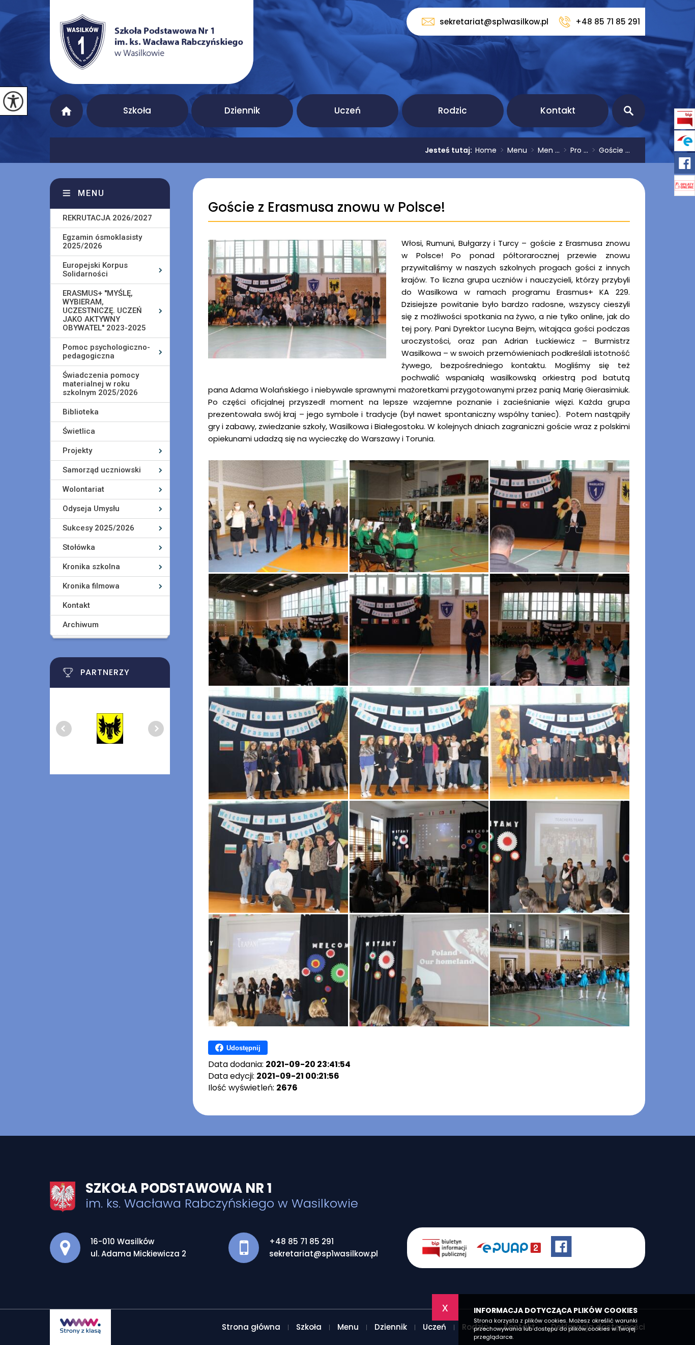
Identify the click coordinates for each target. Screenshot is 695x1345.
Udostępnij (243, 1048)
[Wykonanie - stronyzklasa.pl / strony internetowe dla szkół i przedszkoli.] (80, 1327)
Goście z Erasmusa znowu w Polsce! (326, 207)
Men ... (545, 150)
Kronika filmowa (91, 586)
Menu (514, 150)
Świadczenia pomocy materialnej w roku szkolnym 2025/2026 (101, 384)
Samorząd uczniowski (102, 469)
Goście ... (611, 150)
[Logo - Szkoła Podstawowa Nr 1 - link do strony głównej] (151, 42)
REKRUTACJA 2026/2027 (107, 217)
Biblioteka (81, 411)
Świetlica (79, 431)
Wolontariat (83, 489)
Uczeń (347, 110)
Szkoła (137, 110)
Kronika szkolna (91, 566)
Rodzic (452, 110)
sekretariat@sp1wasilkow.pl (494, 21)
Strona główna (66, 110)
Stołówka (79, 547)
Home (486, 150)
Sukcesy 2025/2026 (98, 528)
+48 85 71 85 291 (607, 21)
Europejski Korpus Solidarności (95, 269)
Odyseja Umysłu (91, 508)
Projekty (77, 450)
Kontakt (557, 110)
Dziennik (242, 110)
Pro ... (576, 150)
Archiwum (81, 624)
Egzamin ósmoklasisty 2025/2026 (102, 241)
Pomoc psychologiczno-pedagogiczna (106, 351)
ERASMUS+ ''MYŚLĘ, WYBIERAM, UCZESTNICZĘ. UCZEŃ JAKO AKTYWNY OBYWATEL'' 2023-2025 (104, 310)
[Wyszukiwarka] (628, 110)
